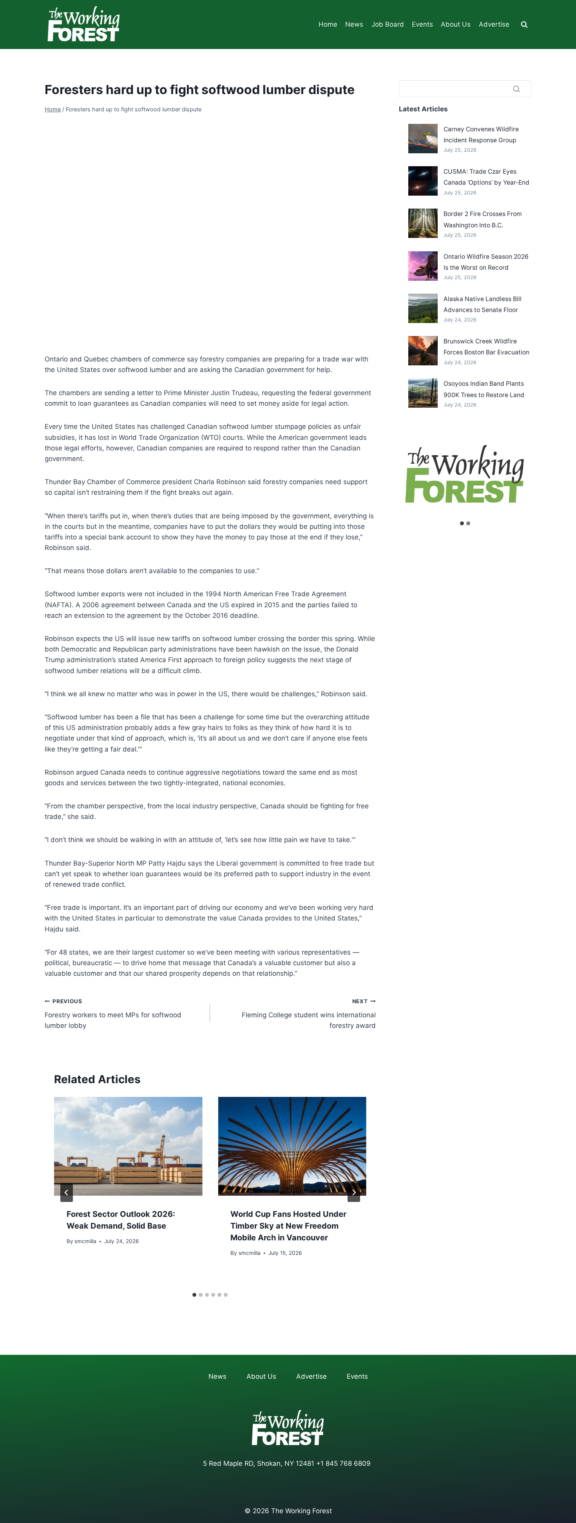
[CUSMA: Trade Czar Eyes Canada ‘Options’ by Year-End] (423, 181)
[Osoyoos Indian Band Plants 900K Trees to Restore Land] (423, 393)
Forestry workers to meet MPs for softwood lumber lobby (113, 1013)
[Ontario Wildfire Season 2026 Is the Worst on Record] (423, 266)
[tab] (194, 1295)
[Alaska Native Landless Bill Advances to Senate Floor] (423, 308)
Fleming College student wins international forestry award (308, 1013)
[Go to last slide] (66, 1192)
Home (328, 24)
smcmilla (85, 1241)
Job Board (387, 24)
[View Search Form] (524, 25)
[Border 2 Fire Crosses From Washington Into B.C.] (423, 223)
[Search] (516, 88)
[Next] (354, 1192)
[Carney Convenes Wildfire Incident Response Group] (423, 138)
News (354, 24)
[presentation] (128, 1146)
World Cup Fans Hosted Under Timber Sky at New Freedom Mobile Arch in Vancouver (288, 1225)
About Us (456, 24)
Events (422, 24)
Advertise (494, 24)
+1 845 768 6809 (343, 1463)
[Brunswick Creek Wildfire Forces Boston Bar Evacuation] (423, 350)
